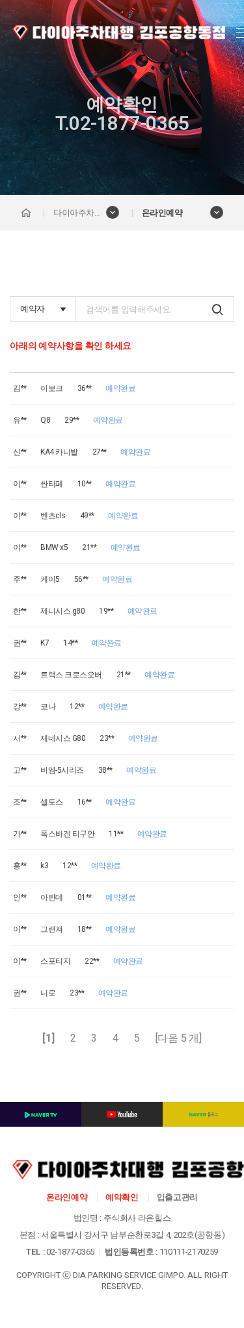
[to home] (118, 32)
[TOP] (207, 1281)
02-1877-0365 (70, 1252)
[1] (48, 1038)
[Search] (217, 309)
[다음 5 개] (179, 1038)
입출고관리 (177, 1197)
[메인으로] (26, 213)
